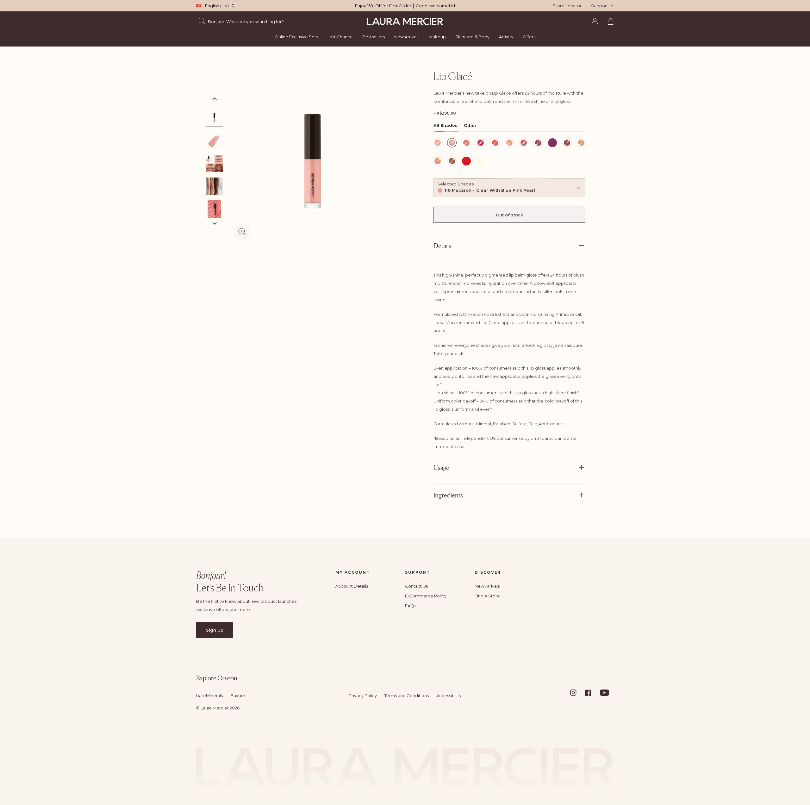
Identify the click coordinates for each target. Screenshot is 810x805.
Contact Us (416, 586)
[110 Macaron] (214, 118)
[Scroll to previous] (215, 99)
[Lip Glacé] (214, 209)
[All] (214, 186)
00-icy (479, 161)
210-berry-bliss (552, 143)
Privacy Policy (363, 695)
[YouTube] (607, 693)
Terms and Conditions (406, 695)
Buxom (237, 695)
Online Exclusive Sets (296, 36)
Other (470, 125)
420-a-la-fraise (466, 161)
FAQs (410, 605)
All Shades (445, 125)
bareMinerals (209, 695)
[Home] (405, 21)
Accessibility (448, 695)
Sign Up (214, 630)
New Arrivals (406, 36)
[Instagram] (577, 693)
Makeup (437, 36)
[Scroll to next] (215, 223)
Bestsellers (373, 36)
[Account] (595, 21)
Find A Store (487, 595)
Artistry (506, 36)
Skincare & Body (472, 36)
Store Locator (567, 5)
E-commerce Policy (425, 595)
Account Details (351, 586)
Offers (529, 36)
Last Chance (340, 36)
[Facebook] (592, 693)
